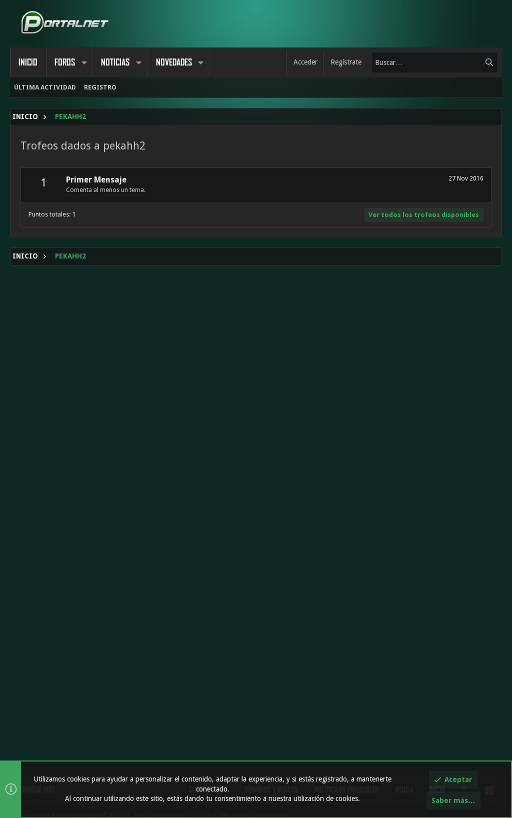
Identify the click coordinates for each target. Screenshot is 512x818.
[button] (84, 62)
